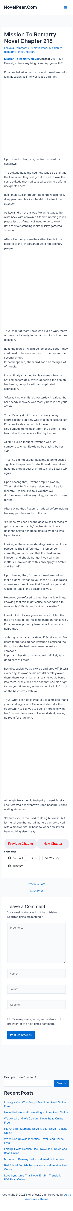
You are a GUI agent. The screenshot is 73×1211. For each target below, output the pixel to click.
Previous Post (36, 884)
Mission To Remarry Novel (21, 59)
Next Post (36, 891)
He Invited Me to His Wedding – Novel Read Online (36, 1112)
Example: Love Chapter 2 (20, 1077)
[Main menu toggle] (65, 7)
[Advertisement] (36, 119)
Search (61, 1083)
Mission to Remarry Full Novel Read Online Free (34, 1159)
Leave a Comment (15, 48)
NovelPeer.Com (20, 7)
